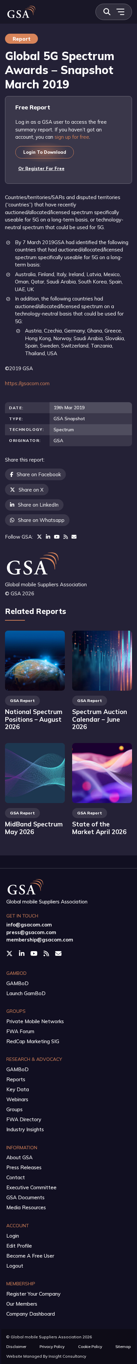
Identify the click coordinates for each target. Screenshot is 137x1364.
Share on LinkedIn (38, 505)
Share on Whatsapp (41, 520)
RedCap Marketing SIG (32, 1041)
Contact (15, 1177)
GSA (58, 440)
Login (12, 1236)
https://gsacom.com (27, 383)
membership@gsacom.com (39, 939)
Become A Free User (30, 1256)
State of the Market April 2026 (99, 828)
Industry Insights (25, 1129)
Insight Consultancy (67, 1356)
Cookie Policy (90, 1346)
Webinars (17, 1099)
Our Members (21, 1304)
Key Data (17, 1089)
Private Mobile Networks (35, 1021)
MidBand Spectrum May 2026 (34, 828)
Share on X (31, 490)
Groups (14, 1109)
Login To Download (44, 152)
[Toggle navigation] (120, 12)
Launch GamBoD (26, 993)
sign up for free (72, 137)
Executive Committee (31, 1187)
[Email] (73, 537)
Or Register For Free (41, 168)
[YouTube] (57, 537)
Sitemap (123, 1346)
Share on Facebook (39, 474)
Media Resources (26, 1207)
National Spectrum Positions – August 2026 (34, 719)
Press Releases (24, 1167)
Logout (14, 1266)
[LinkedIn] (48, 537)
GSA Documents (25, 1197)
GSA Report (22, 700)
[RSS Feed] (66, 537)
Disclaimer (16, 1346)
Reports (15, 1079)
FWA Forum (20, 1031)
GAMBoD (17, 983)
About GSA (19, 1157)
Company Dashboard (30, 1314)
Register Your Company (33, 1294)
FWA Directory (23, 1119)
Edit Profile (19, 1246)
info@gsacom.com (29, 924)
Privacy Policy (52, 1346)
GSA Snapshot (69, 418)
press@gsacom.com (31, 932)
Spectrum (64, 429)
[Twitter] (39, 537)
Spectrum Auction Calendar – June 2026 (99, 719)
